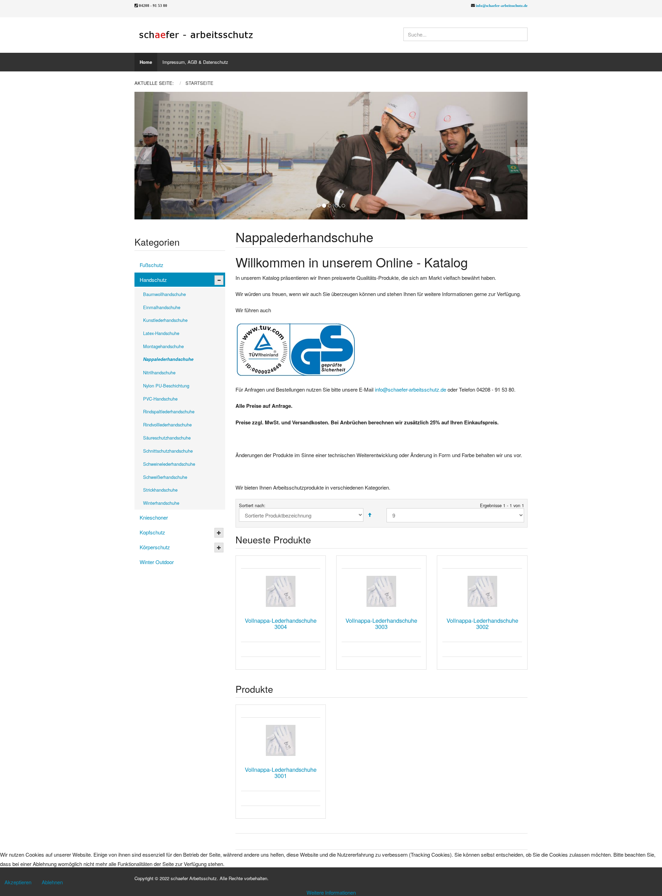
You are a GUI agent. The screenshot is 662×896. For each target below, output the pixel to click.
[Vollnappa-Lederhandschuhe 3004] (280, 591)
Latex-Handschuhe (161, 333)
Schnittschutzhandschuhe (168, 450)
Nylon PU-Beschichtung (166, 385)
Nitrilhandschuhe (159, 372)
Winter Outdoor (157, 561)
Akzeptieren (17, 882)
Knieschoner (154, 517)
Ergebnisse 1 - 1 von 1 (502, 505)
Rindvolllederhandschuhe (167, 424)
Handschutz (153, 279)
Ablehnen (52, 882)
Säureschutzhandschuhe (167, 437)
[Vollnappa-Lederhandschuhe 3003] (381, 591)
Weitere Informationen (331, 892)
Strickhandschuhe (160, 489)
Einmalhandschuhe (161, 307)
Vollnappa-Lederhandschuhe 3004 (281, 623)
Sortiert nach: (252, 505)
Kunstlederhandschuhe (165, 320)
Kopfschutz (152, 532)
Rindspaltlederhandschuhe (168, 411)
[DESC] (369, 515)
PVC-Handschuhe (160, 398)
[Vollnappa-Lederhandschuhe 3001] (280, 740)
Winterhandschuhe (161, 503)
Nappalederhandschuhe (168, 359)
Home (146, 62)
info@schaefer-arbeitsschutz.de (502, 5)
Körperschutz (155, 547)
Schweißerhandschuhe (165, 477)
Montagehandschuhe (163, 346)
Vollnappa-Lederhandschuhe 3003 (381, 623)
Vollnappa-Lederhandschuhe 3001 (281, 772)
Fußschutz (151, 264)
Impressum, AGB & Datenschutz (195, 62)
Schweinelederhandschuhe (169, 464)
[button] (154, 155)
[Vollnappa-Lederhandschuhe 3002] (482, 591)
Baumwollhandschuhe (164, 294)
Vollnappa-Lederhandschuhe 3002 (482, 623)
